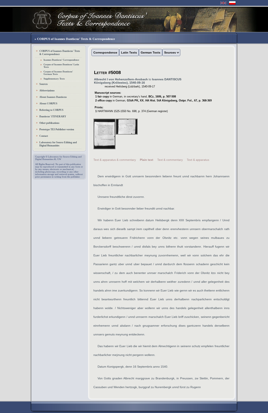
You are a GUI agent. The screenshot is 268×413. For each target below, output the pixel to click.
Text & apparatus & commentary (114, 159)
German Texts (150, 52)
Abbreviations (47, 90)
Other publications (49, 122)
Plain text (146, 159)
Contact (43, 135)
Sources (43, 84)
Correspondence (105, 52)
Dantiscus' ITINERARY (52, 116)
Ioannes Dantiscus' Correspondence (61, 60)
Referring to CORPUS (51, 110)
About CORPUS (48, 103)
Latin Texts (129, 52)
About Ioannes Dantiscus (53, 97)
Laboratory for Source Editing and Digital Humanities (58, 144)
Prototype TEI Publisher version (56, 129)
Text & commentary (170, 159)
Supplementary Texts (54, 78)
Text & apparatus (198, 159)
